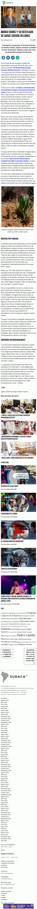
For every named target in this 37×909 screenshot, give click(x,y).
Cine (25, 613)
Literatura (20, 632)
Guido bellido (16, 629)
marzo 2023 (4, 782)
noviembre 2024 (6, 742)
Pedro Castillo (26, 635)
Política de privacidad (7, 861)
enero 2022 (4, 810)
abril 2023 (4, 780)
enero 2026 (4, 714)
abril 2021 (4, 828)
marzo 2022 (4, 806)
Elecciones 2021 (27, 621)
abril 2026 (4, 708)
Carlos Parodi (19, 613)
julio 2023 (4, 774)
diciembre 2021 (5, 812)
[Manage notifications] (32, 904)
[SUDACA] (8, 3)
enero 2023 (4, 786)
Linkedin (3, 897)
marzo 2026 (4, 710)
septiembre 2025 (6, 722)
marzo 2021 (4, 831)
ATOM (12, 903)
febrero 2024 (5, 760)
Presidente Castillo (9, 642)
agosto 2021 (5, 820)
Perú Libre (10, 639)
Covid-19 (32, 616)
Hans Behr (7, 489)
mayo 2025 (4, 730)
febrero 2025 (5, 736)
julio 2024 (4, 750)
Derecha (15, 619)
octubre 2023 (5, 768)
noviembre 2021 (6, 814)
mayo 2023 (4, 778)
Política (16, 639)
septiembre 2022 (6, 794)
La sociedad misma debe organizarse (12, 541)
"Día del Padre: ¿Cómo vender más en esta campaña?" (17, 458)
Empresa (22, 624)
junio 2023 (4, 776)
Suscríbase (4, 867)
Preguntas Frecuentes (7, 863)
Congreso (31, 612)
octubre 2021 (5, 816)
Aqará (15, 392)
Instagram (4, 899)
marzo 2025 (4, 734)
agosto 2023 (5, 772)
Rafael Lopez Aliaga (22, 642)
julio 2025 (4, 726)
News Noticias (8, 604)
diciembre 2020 (5, 837)
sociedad (4, 644)
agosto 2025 (5, 724)
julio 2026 (4, 702)
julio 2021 (4, 822)
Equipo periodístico (7, 854)
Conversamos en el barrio (9, 514)
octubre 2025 (5, 720)
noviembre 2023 (6, 766)
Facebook (4, 893)
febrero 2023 (5, 784)
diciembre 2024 (5, 740)
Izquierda (24, 629)
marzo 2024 (4, 758)
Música (3, 636)
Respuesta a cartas (7, 888)
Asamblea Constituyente (8, 613)
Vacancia (15, 644)
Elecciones (16, 621)
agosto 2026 (5, 700)
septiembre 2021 (6, 818)
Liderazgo (10, 632)
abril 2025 (4, 732)
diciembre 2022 (5, 788)
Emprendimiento (14, 624)
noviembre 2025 (6, 718)
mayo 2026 (4, 706)
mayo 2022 (4, 802)
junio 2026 (4, 704)
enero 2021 (4, 835)
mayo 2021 (4, 826)
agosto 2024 (5, 748)
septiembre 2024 (6, 746)
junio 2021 (4, 824)
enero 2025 (4, 738)
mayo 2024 (4, 754)
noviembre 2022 (6, 790)
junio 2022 (4, 800)
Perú (3, 638)
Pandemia (14, 636)
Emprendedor (5, 624)
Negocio (8, 636)
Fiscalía (17, 626)
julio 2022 (4, 798)
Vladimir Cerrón (25, 644)
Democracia (9, 619)
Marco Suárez (23, 392)
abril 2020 (4, 841)
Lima (15, 632)
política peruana (25, 639)
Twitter (3, 895)
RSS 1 (3, 903)
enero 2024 (4, 762)
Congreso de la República (11, 615)
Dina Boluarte (25, 618)
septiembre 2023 (6, 770)
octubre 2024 (5, 744)
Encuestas (28, 624)
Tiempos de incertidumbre (9, 569)
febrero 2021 (5, 833)
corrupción (25, 616)
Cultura (3, 619)
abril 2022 (4, 804)
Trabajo (10, 644)
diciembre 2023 (5, 764)
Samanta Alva (8, 40)
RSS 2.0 (7, 903)
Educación (10, 621)
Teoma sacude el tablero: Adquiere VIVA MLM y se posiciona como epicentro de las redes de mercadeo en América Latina (18, 599)
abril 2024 (4, 756)
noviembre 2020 (6, 839)
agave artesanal (6, 392)
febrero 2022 (5, 808)
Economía (4, 621)
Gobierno (5, 628)
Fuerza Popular (23, 626)
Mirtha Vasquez (27, 632)
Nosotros (4, 865)
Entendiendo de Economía (8, 626)
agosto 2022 (5, 796)
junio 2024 (4, 752)
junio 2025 (4, 728)
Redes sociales (32, 642)
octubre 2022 (5, 792)
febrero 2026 (5, 712)
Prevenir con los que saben (9, 486)
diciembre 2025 (5, 716)
